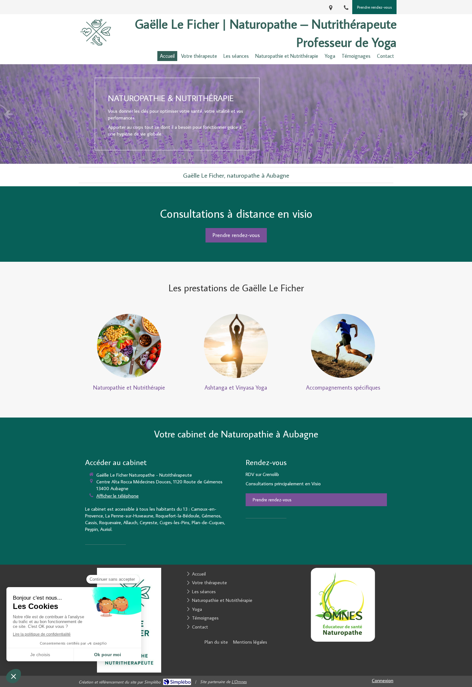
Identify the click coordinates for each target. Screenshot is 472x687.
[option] (236, 114)
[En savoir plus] (129, 346)
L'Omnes (239, 681)
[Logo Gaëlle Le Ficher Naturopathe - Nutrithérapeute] (95, 49)
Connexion (382, 680)
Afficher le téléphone (117, 496)
